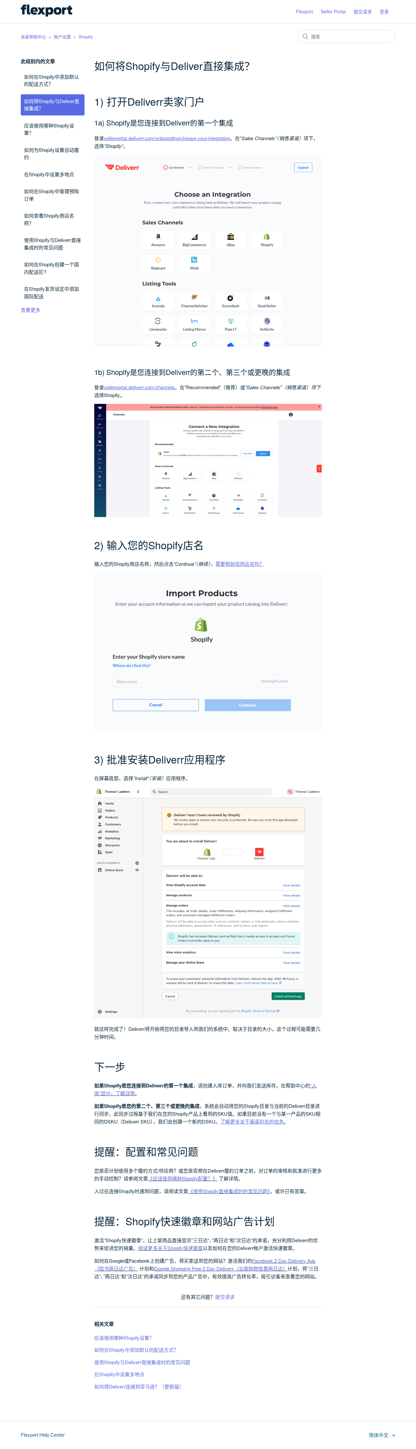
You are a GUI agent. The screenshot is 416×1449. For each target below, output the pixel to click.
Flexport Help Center (43, 1434)
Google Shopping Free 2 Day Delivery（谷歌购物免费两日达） (221, 1268)
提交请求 (363, 11)
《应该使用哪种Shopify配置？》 (182, 1178)
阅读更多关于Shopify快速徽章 (170, 1247)
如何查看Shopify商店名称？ (49, 219)
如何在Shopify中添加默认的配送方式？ (51, 80)
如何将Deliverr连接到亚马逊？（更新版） (139, 1386)
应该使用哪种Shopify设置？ (49, 129)
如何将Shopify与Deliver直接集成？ (51, 105)
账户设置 (62, 36)
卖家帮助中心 (33, 36)
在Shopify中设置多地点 (49, 174)
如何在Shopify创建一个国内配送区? (51, 268)
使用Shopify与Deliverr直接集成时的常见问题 (52, 243)
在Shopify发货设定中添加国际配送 (51, 292)
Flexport (304, 11)
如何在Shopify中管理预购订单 (51, 195)
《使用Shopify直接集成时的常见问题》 (229, 1191)
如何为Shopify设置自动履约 (51, 153)
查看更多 (30, 309)
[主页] (46, 14)
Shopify (86, 36)
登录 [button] (384, 11)
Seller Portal (333, 11)
